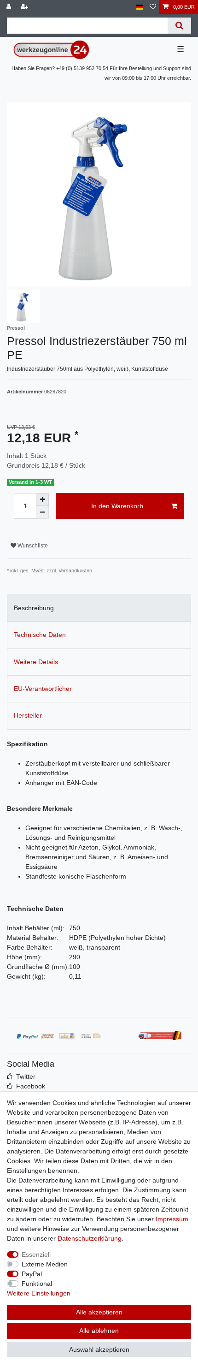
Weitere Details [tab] (36, 662)
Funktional (37, 1283)
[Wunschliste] (152, 7)
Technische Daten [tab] (40, 634)
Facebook (30, 1086)
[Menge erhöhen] (42, 499)
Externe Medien (45, 1264)
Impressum (172, 1219)
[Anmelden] (9, 7)
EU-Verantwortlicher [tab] (43, 688)
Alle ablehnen (99, 1330)
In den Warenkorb (117, 506)
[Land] (139, 7)
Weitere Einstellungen (38, 1293)
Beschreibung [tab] (34, 608)
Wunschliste (32, 545)
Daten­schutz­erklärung (90, 1238)
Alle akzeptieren (99, 1312)
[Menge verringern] (42, 512)
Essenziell (36, 1254)
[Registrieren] (25, 7)
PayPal (32, 1274)
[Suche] (179, 26)
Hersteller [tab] (28, 715)
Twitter (25, 1076)
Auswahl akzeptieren (99, 1349)
